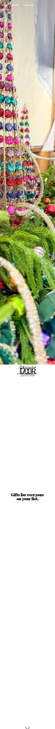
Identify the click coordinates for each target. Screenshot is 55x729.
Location (28, 5)
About (15, 5)
